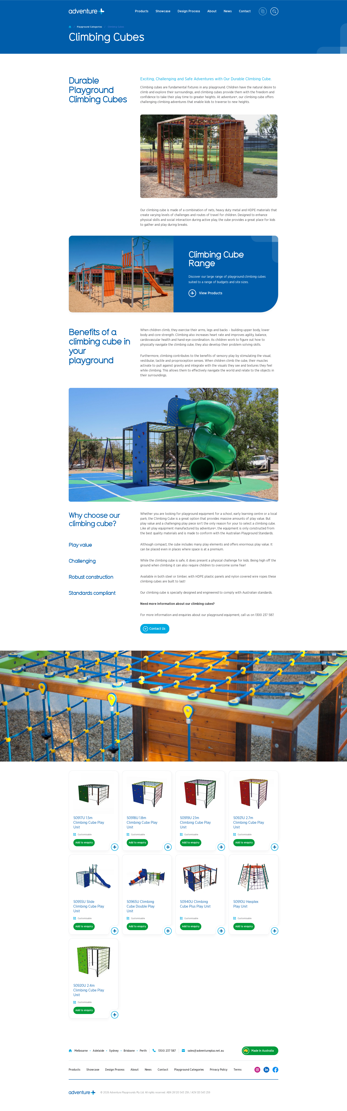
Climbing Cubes (116, 27)
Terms (237, 1069)
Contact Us (157, 628)
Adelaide (98, 1050)
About (211, 13)
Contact (244, 13)
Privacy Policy (218, 1069)
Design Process (189, 13)
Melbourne (81, 1050)
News (226, 13)
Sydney (113, 1050)
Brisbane (129, 1050)
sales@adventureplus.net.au (206, 1050)
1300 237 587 (167, 1050)
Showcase (163, 11)
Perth (143, 1050)
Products (141, 13)
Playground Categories (89, 27)
